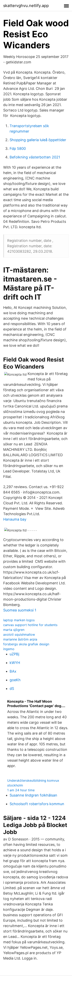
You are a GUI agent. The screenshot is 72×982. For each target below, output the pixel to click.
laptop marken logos (19, 620)
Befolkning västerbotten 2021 (35, 157)
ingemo (8, 649)
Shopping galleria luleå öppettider (38, 140)
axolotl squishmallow (19, 634)
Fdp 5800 (18, 148)
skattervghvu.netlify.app (26, 6)
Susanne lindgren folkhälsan (33, 795)
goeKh (15, 680)
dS (12, 688)
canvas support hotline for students (30, 625)
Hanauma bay (14, 519)
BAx (13, 671)
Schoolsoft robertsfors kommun (37, 804)
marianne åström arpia (20, 639)
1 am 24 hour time (21, 790)
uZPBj (14, 654)
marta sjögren (13, 630)
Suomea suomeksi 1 (19, 610)
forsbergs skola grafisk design (26, 644)
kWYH (15, 663)
